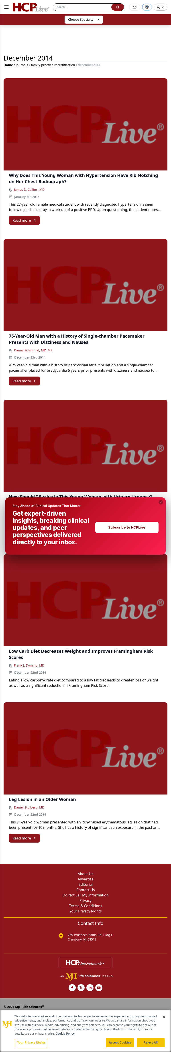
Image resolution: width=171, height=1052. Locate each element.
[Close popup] (161, 502)
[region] (85, 1031)
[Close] (164, 1017)
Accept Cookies (120, 1042)
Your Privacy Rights (31, 1042)
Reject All (151, 1042)
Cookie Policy (65, 1034)
